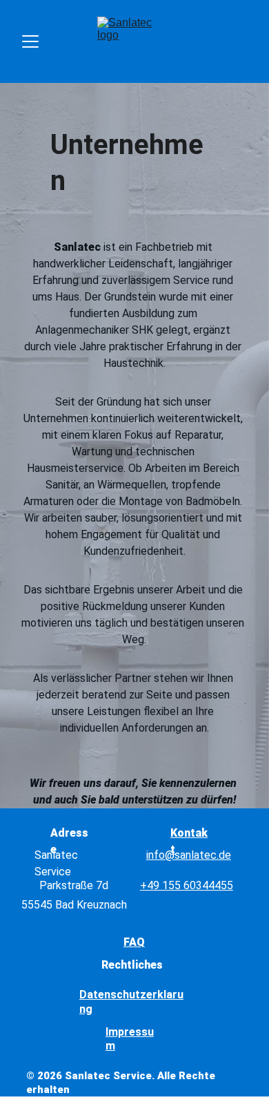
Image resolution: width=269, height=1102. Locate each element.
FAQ (134, 942)
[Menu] (30, 41)
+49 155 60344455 (186, 885)
